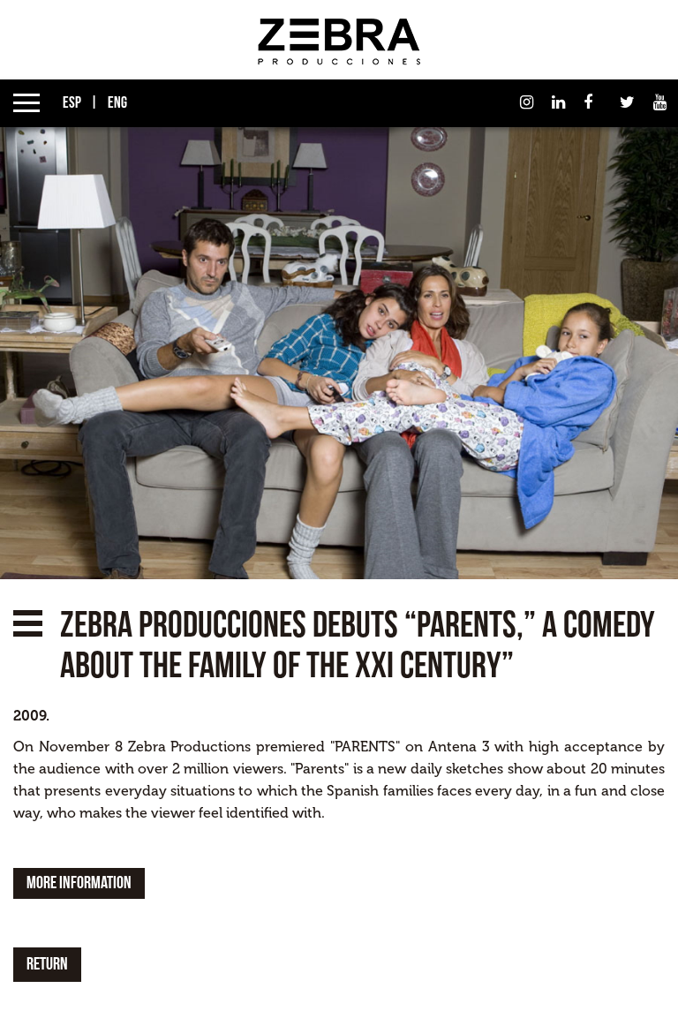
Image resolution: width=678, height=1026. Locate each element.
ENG (116, 103)
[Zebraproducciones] (339, 41)
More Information (79, 883)
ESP (70, 103)
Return (47, 964)
